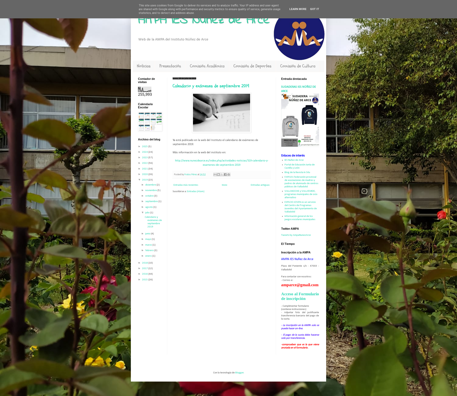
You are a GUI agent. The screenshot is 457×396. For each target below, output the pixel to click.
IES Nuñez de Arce (294, 160)
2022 (145, 163)
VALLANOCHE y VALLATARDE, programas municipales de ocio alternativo (301, 194)
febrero (149, 250)
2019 (145, 180)
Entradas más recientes (186, 185)
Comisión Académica (207, 66)
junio (148, 233)
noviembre (151, 190)
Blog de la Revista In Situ (297, 172)
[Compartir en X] (222, 174)
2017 (145, 268)
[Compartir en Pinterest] (228, 174)
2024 (145, 152)
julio (147, 212)
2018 (145, 263)
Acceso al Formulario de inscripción (300, 296)
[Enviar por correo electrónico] (215, 174)
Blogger (239, 372)
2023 (145, 157)
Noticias (143, 66)
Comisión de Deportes (252, 66)
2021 (145, 169)
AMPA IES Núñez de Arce (204, 20)
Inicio (224, 185)
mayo (148, 239)
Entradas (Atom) (195, 191)
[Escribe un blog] (218, 174)
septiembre (151, 201)
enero (148, 256)
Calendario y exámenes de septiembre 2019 (211, 86)
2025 (145, 146)
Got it (314, 9)
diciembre (151, 185)
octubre (149, 196)
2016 (145, 274)
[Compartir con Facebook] (225, 174)
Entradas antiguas (260, 185)
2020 (145, 174)
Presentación (170, 66)
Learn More (298, 9)
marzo (148, 245)
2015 (145, 279)
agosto (149, 207)
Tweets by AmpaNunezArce (296, 235)
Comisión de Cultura (297, 66)
